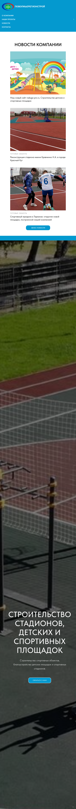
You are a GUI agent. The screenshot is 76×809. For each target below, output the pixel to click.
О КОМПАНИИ (8, 16)
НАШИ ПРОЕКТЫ (8, 19)
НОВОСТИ (6, 23)
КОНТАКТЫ (6, 27)
